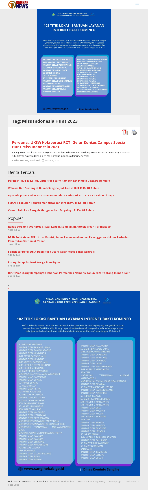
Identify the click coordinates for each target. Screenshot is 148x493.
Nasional (34, 160)
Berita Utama (20, 160)
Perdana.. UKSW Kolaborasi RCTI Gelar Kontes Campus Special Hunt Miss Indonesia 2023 (69, 144)
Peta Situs (13, 484)
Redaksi (82, 481)
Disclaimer (130, 481)
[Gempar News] (18, 4)
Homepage (115, 481)
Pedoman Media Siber (62, 481)
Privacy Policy (97, 481)
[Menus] (137, 4)
